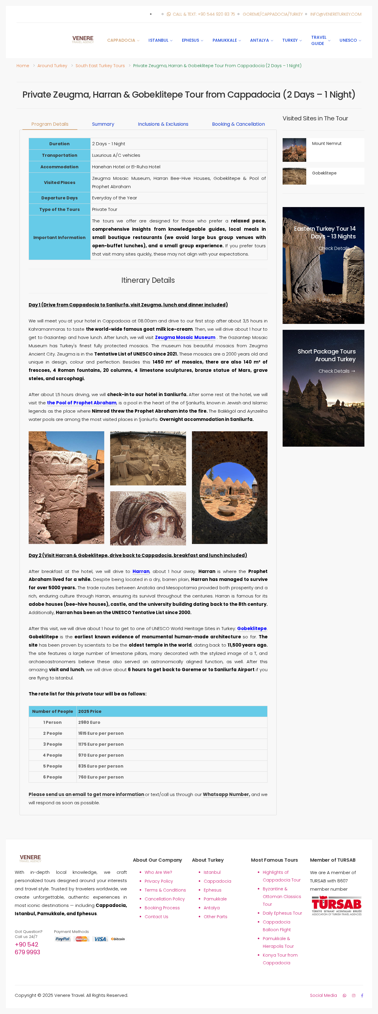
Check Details (335, 248)
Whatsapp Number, (226, 794)
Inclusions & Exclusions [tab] (163, 124)
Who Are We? (158, 872)
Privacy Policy (159, 881)
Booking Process (162, 908)
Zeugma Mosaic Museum (185, 337)
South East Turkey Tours (100, 66)
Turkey (290, 40)
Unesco (348, 40)
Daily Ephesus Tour (282, 913)
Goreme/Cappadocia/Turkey (273, 14)
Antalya (259, 40)
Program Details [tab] (50, 124)
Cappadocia (121, 40)
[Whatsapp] (344, 995)
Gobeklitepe (252, 628)
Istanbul (158, 40)
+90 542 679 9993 (27, 948)
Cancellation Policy (165, 899)
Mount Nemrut (327, 143)
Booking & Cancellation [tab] (238, 124)
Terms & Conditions (165, 890)
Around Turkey (52, 66)
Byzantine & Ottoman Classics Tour (282, 896)
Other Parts (215, 917)
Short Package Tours (327, 356)
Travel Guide (319, 40)
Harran (141, 571)
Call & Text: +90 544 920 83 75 (204, 14)
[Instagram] (353, 995)
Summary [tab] (103, 124)
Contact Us (156, 917)
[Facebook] (362, 995)
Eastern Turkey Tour (325, 233)
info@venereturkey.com (335, 14)
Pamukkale (225, 40)
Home (23, 66)
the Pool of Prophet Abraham (81, 403)
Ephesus (190, 40)
